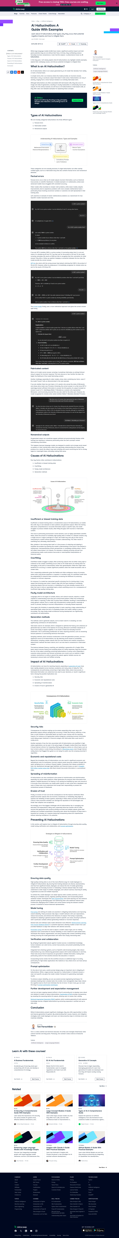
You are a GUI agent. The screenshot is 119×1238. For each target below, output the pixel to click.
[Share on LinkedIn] (11, 72)
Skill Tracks (36, 1182)
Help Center (18, 1192)
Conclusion (10, 65)
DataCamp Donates (75, 1195)
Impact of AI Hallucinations (14, 61)
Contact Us (18, 1195)
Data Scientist (92, 1206)
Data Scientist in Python (76, 1204)
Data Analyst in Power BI (76, 1209)
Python (90, 1179)
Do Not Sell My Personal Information (39, 1235)
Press (16, 1182)
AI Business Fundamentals (23, 1060)
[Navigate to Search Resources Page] (81, 13)
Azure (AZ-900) (92, 1214)
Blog (38, 21)
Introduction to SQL (38, 1204)
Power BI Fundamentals (58, 1209)
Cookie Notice (26, 1235)
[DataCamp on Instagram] (36, 1231)
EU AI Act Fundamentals (55, 1060)
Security (59, 1235)
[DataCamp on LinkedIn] (26, 1231)
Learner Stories (74, 1189)
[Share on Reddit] (18, 72)
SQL (89, 1184)
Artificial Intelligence (47, 21)
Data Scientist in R (75, 1206)
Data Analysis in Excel (39, 1211)
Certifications (36, 1187)
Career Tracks (37, 1179)
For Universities (74, 1192)
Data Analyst (92, 1201)
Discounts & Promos (75, 1184)
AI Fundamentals (56, 1201)
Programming (18, 1209)
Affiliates (17, 1187)
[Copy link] (8, 72)
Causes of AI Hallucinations (14, 58)
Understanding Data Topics (59, 1215)
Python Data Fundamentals (59, 1206)
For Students (73, 1182)
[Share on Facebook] (15, 72)
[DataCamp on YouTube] (31, 1231)
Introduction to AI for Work (40, 1214)
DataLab (35, 1195)
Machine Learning (19, 1204)
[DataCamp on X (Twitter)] (21, 1231)
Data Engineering (19, 1206)
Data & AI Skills (56, 1179)
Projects (35, 1189)
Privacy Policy (18, 1235)
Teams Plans (55, 1184)
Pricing (53, 1182)
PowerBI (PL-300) (93, 1211)
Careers (17, 1184)
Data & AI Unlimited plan (58, 1187)
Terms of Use (66, 1235)
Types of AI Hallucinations (14, 56)
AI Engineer (91, 1209)
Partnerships (18, 1189)
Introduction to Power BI (39, 1209)
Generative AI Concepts (87, 1060)
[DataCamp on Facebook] (16, 1231)
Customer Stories (56, 1189)
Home (33, 21)
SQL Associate (92, 1204)
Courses (35, 1184)
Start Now (100, 3)
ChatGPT (90, 1195)
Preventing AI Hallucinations (14, 63)
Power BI (90, 1189)
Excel (89, 1192)
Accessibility (52, 1235)
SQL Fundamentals (57, 1204)
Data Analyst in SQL (75, 1201)
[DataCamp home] (26, 1227)
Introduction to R (37, 1206)
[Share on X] (22, 72)
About (16, 1179)
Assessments (36, 1192)
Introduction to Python (39, 1201)
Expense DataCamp (75, 1187)
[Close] (116, 3)
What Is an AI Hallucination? (14, 53)
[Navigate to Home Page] (19, 9)
